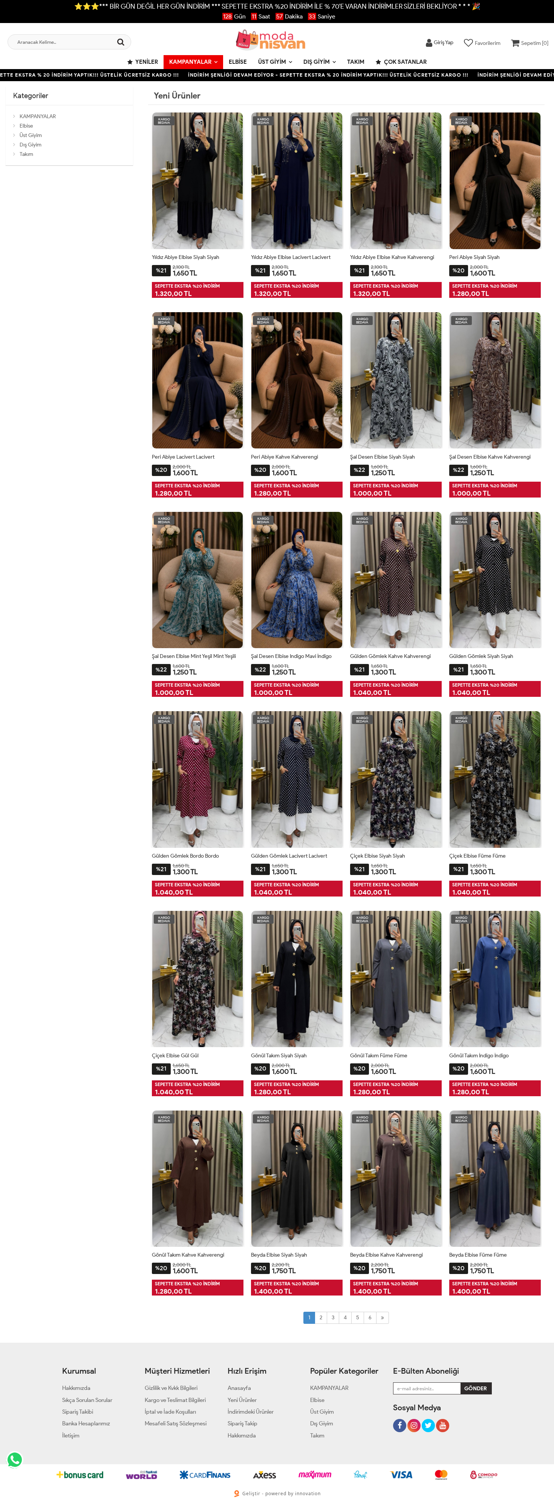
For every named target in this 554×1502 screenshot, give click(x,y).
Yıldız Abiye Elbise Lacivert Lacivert (291, 257)
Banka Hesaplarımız (86, 1423)
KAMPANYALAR (190, 62)
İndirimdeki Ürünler (251, 1411)
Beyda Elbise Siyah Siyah (279, 1255)
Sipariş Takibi (77, 1411)
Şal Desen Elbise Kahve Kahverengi (490, 457)
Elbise (238, 62)
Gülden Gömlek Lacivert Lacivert (289, 856)
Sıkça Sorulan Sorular (87, 1400)
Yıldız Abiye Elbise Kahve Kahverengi (392, 257)
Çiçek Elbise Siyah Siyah (377, 856)
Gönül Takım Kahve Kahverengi (188, 1255)
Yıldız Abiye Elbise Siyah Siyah (185, 257)
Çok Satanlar (405, 62)
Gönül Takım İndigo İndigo (479, 1055)
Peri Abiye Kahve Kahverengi (284, 457)
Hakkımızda (76, 1388)
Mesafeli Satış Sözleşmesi (176, 1423)
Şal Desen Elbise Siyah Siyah (382, 457)
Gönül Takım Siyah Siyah (279, 1055)
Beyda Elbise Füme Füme (478, 1255)
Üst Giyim (272, 62)
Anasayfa (239, 1388)
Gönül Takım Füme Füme (378, 1055)
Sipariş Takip (242, 1423)
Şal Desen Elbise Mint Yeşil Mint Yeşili (194, 656)
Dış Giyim (316, 62)
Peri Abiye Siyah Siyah (474, 257)
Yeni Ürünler (242, 1400)
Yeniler (146, 62)
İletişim (71, 1435)
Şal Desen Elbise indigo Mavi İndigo (291, 656)
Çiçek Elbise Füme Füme (477, 856)
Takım (355, 62)
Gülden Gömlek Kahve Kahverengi (390, 656)
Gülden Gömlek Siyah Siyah (481, 656)
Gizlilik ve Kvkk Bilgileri (171, 1388)
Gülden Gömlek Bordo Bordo (185, 856)
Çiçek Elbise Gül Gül (175, 1055)
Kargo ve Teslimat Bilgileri (175, 1400)
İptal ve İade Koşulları (170, 1411)
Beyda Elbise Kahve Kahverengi (386, 1255)
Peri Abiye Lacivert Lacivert (183, 457)
